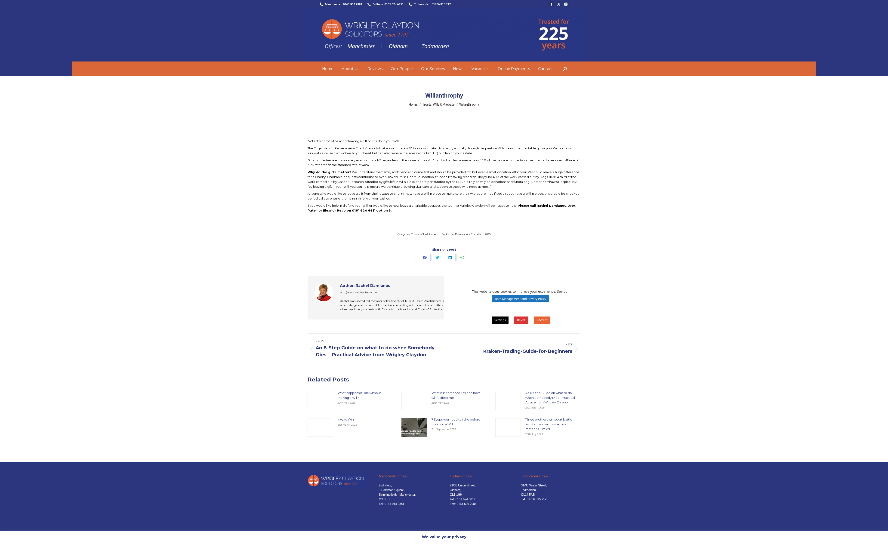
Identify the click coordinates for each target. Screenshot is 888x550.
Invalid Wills (346, 419)
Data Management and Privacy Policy (520, 299)
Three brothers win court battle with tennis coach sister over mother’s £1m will (548, 424)
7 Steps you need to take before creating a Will (456, 422)
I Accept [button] (542, 320)
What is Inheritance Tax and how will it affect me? (456, 395)
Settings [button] (500, 320)
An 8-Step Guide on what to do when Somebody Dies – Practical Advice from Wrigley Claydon (550, 397)
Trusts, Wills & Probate (424, 234)
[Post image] (320, 401)
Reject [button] (521, 320)
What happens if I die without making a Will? (359, 395)
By (455, 234)
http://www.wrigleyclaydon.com (359, 292)
